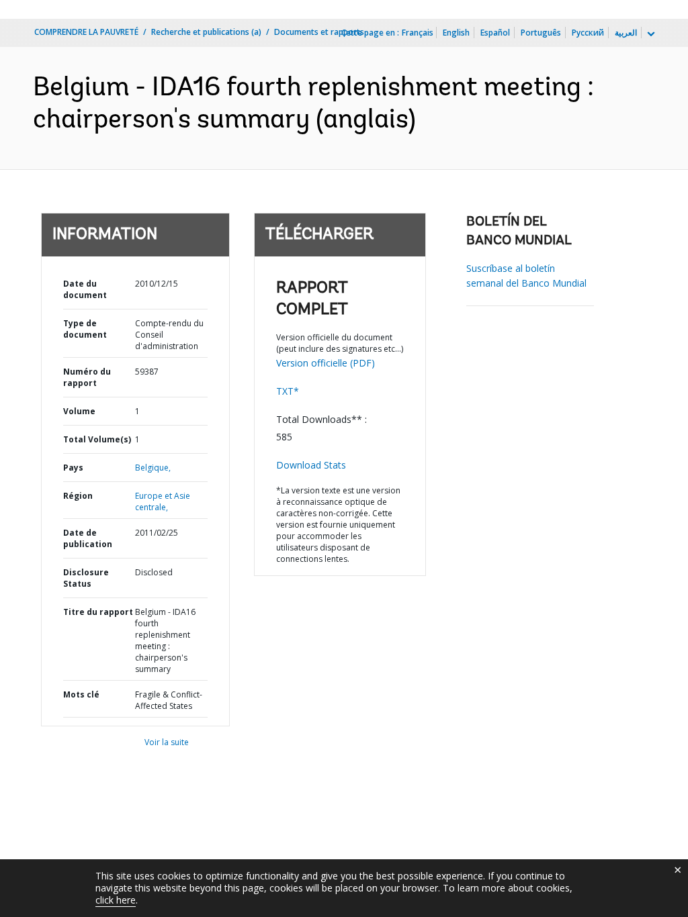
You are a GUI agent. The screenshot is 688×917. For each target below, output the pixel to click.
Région (78, 495)
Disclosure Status (86, 578)
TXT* (287, 391)
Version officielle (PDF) (325, 362)
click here (115, 900)
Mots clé (81, 694)
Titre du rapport (98, 612)
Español (495, 32)
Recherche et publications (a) (206, 32)
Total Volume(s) (97, 439)
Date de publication (87, 538)
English (456, 32)
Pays (73, 467)
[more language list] (649, 34)
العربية (626, 32)
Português (541, 32)
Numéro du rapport (87, 377)
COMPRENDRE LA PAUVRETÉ (86, 32)
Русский (588, 32)
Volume (79, 411)
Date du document (85, 289)
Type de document (85, 329)
